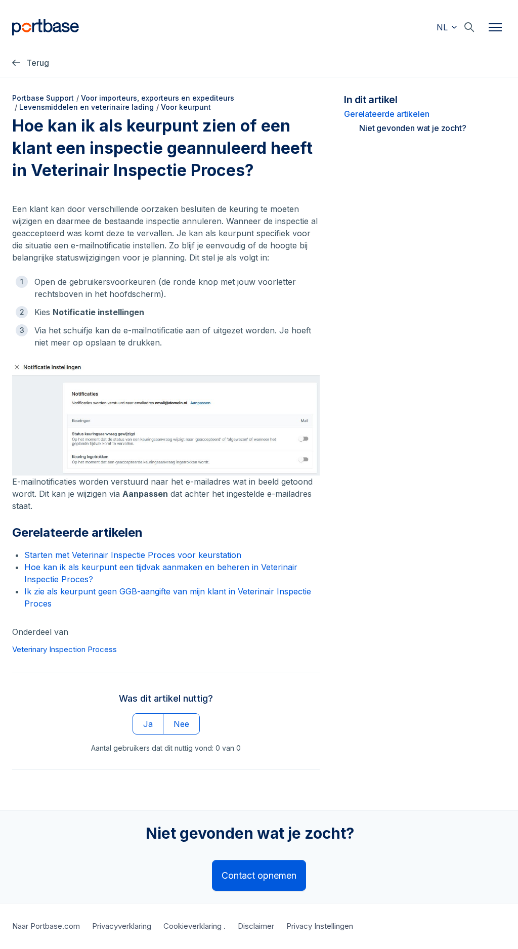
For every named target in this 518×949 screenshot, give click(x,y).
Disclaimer (256, 926)
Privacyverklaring (121, 926)
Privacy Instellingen (319, 926)
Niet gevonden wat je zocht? (412, 128)
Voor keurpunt (186, 107)
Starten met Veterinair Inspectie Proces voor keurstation (132, 555)
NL (443, 27)
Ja (148, 724)
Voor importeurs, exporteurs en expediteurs (157, 98)
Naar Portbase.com (46, 926)
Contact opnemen (259, 875)
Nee (181, 724)
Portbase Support (43, 98)
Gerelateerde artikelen (386, 114)
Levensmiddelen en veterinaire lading (86, 107)
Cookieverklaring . (194, 926)
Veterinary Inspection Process (64, 649)
